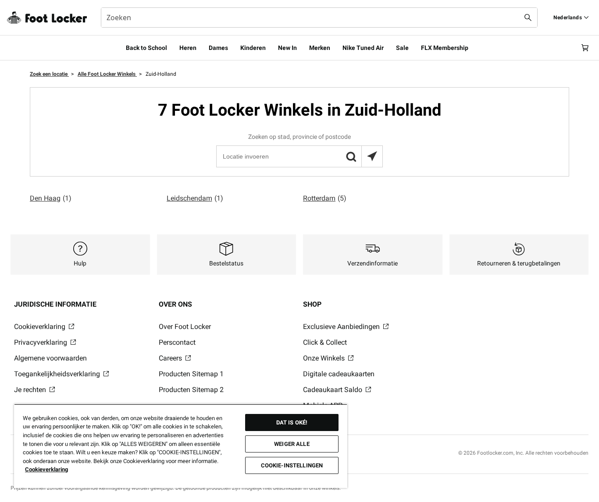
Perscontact (177, 342)
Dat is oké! (291, 422)
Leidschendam (195, 198)
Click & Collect (325, 342)
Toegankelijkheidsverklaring (58, 374)
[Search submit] (528, 17)
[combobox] (319, 17)
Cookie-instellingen (292, 465)
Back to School (146, 47)
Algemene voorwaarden (50, 358)
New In (287, 47)
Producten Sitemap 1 (191, 374)
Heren (187, 47)
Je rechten (31, 389)
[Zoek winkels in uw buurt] (371, 156)
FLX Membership (444, 47)
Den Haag (50, 198)
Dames (218, 47)
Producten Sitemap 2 (191, 389)
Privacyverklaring (41, 342)
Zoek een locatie (49, 74)
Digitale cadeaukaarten (338, 374)
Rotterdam (324, 198)
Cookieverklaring (40, 326)
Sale (402, 47)
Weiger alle (291, 444)
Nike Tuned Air (363, 47)
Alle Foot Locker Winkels (107, 74)
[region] (180, 446)
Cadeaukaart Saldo (333, 389)
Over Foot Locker (185, 326)
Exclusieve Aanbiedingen (342, 326)
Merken (319, 47)
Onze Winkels (324, 358)
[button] (350, 156)
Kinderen (253, 47)
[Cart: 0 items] (585, 47)
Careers (171, 358)
